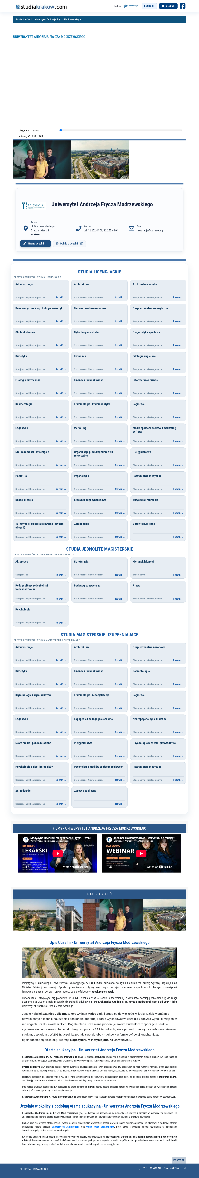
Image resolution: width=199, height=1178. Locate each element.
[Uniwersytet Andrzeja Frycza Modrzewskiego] (33, 206)
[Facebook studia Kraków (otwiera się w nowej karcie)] (183, 6)
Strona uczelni (35, 243)
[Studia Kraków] (41, 6)
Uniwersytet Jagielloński (65, 1126)
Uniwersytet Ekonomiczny (100, 1126)
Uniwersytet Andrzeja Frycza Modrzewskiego (49, 37)
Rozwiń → (61, 297)
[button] (182, 915)
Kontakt (149, 6)
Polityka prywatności (33, 1169)
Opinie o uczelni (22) (71, 243)
